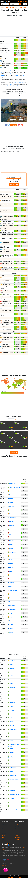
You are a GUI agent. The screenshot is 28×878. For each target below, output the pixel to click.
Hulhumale (4, 824)
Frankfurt (17, 839)
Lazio (3, 837)
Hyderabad (17, 827)
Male (21, 7)
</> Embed (13, 125)
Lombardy (4, 833)
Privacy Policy (17, 877)
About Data (10, 877)
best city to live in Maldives (19, 82)
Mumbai (17, 824)
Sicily (3, 839)
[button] (6, 125)
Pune (16, 831)
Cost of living (20, 1)
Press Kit (4, 865)
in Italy (10, 84)
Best (26, 1)
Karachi (3, 831)
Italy (17, 7)
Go (20, 4)
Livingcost (20, 15)
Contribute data (14, 184)
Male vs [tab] (11, 420)
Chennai (17, 829)
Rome (25, 7)
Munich (16, 835)
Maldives (12, 7)
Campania (4, 835)
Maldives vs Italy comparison (16, 77)
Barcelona (17, 837)
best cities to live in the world (11, 86)
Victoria (3, 829)
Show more (14, 452)
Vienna (16, 833)
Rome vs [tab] (17, 420)
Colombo (4, 827)
